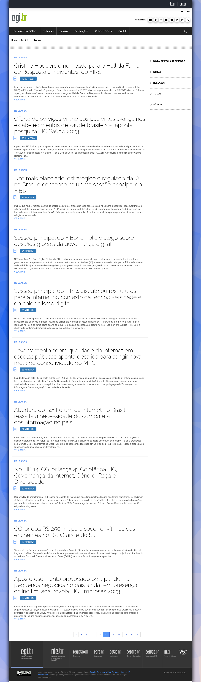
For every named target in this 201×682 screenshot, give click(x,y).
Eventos (63, 31)
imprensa (140, 19)
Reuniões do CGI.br (25, 31)
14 (112, 634)
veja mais (19, 99)
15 (119, 634)
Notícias (47, 31)
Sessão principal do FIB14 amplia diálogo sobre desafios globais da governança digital (74, 240)
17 (132, 634)
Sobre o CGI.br (103, 31)
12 (100, 634)
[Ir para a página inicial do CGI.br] (20, 18)
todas (157, 93)
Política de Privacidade (174, 672)
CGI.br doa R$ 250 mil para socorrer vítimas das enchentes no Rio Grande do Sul (74, 531)
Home (14, 40)
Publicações (81, 31)
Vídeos (157, 104)
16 (125, 634)
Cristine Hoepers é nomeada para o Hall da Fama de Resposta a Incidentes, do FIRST (77, 68)
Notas (157, 72)
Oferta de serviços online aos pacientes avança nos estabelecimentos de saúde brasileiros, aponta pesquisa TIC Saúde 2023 (79, 125)
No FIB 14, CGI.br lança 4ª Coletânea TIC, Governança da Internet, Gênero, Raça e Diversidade (65, 475)
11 (93, 634)
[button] (150, 19)
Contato (122, 31)
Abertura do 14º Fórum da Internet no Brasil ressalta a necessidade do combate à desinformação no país (69, 416)
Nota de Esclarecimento (169, 61)
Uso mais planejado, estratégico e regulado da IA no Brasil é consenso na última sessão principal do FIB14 (78, 184)
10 (87, 634)
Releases (20, 57)
